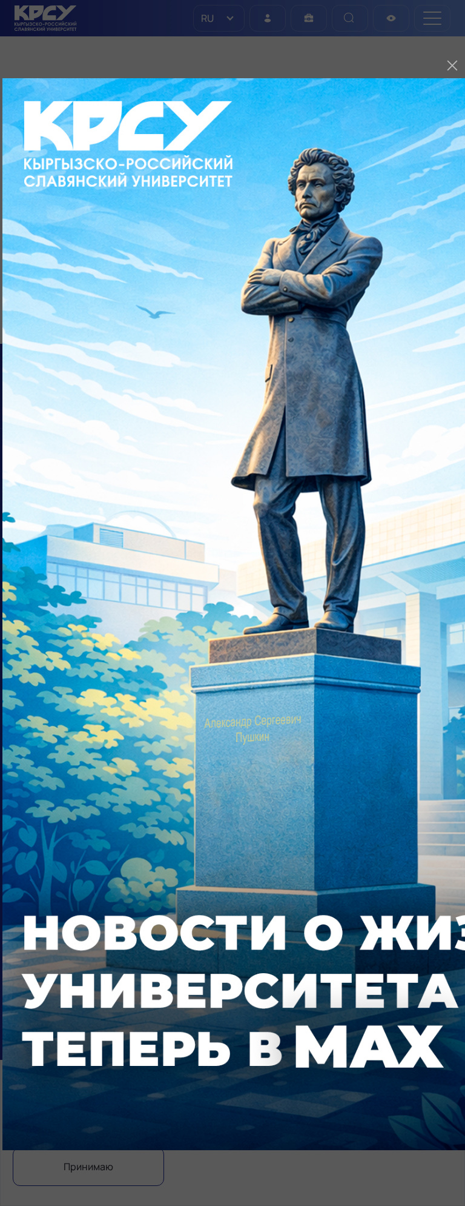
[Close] (452, 65)
